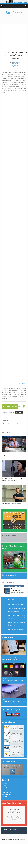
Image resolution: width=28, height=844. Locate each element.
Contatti (10, 839)
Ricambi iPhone (7, 794)
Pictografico (6, 790)
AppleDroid (5, 787)
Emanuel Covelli (16, 62)
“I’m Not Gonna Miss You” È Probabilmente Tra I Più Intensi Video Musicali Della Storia (13, 479)
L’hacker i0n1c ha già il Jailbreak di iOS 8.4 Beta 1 (12, 680)
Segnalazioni (16, 839)
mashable (23, 383)
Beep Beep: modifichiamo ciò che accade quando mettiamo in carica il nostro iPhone (12, 658)
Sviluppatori (19, 412)
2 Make (5, 783)
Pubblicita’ (22, 839)
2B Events (5, 785)
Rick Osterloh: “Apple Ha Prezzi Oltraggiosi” (11, 503)
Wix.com (5, 796)
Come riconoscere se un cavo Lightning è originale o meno (13, 702)
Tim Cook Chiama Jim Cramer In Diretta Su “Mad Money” (12, 454)
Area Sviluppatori (14, 841)
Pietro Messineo (7, 792)
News (18, 65)
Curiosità (14, 65)
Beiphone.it (5, 839)
